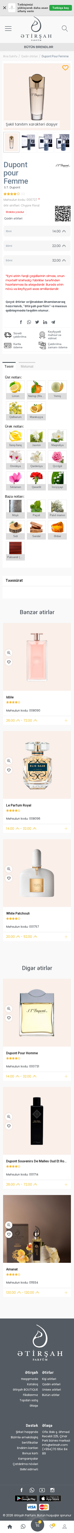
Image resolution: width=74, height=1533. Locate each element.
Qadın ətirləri (29, 56)
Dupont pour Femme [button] (55, 56)
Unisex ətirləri (51, 1390)
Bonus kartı (30, 1453)
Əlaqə (34, 1406)
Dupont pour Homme (22, 1053)
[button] (8, 652)
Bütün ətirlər (51, 1395)
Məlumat (27, 366)
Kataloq (32, 1384)
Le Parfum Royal (18, 805)
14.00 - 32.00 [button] (21, 828)
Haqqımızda (29, 1379)
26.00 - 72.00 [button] (21, 720)
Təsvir (9, 366)
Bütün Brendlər (38, 47)
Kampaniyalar (28, 1459)
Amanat (12, 1269)
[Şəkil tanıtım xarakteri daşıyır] (37, 657)
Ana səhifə (10, 56)
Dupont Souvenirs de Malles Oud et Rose (37, 1161)
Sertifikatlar (30, 1443)
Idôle (10, 697)
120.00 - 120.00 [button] (22, 1292)
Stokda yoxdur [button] (15, 212)
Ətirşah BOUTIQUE (25, 1390)
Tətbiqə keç (60, 7)
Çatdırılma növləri (25, 1464)
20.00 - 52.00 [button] (21, 936)
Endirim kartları (27, 1448)
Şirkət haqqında (27, 1432)
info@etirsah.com (55, 1445)
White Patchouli (18, 913)
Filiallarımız (30, 1395)
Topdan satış (29, 1400)
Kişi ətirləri (49, 1379)
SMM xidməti (29, 1469)
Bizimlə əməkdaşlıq (24, 1437)
